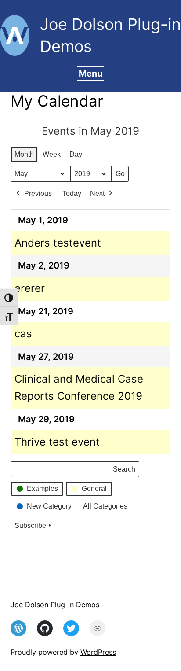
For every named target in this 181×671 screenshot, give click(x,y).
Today (71, 193)
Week (52, 154)
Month (24, 154)
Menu (90, 73)
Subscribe (30, 525)
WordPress (98, 652)
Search (123, 471)
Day (75, 154)
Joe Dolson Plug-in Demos (55, 604)
